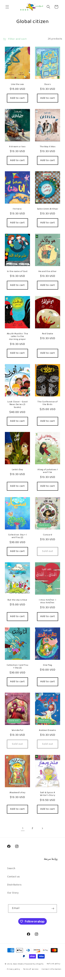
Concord (47, 535)
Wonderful (17, 730)
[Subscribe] (53, 908)
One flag (47, 665)
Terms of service (30, 969)
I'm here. (17, 209)
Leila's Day (17, 469)
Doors (47, 84)
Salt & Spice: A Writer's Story (47, 794)
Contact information (51, 969)
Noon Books (18, 964)
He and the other (47, 271)
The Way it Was (47, 146)
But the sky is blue (17, 600)
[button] (7, 7)
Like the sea (17, 84)
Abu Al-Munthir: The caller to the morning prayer (17, 336)
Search (11, 868)
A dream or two (17, 146)
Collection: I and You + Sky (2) (17, 666)
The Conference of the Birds (47, 403)
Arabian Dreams (47, 730)
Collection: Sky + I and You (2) (17, 536)
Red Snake (47, 333)
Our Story (13, 893)
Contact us (13, 877)
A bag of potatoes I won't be (48, 471)
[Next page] (42, 828)
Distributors (14, 885)
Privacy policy (13, 969)
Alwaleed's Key (17, 792)
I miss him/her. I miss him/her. (47, 601)
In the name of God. (17, 271)
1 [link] (22, 828)
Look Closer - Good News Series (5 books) (17, 404)
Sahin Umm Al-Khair (47, 209)
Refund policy (53, 964)
